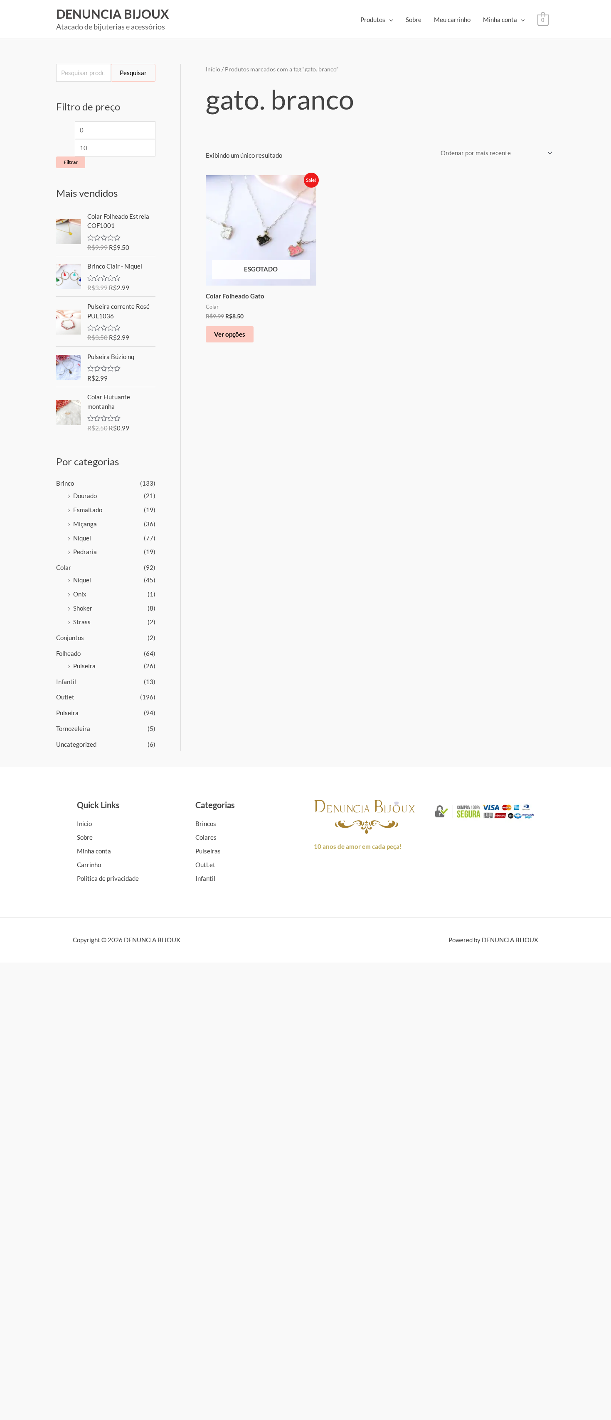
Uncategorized (76, 744)
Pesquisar (133, 72)
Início (213, 69)
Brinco (65, 483)
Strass (82, 622)
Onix (79, 594)
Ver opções (229, 334)
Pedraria (85, 551)
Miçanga (85, 524)
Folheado (68, 653)
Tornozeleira (73, 728)
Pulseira (84, 666)
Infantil (66, 681)
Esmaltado (87, 509)
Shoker (82, 608)
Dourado (85, 495)
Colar (63, 567)
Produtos (372, 19)
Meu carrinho (452, 19)
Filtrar (71, 162)
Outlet (65, 697)
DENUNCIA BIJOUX (112, 13)
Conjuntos (70, 637)
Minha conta (500, 19)
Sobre (413, 19)
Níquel (82, 538)
